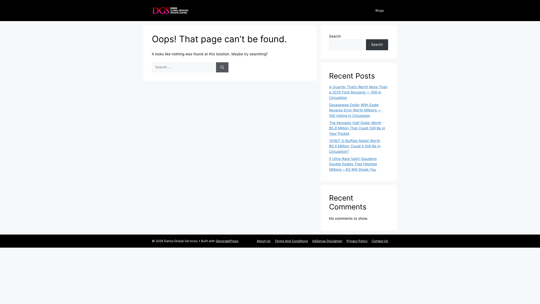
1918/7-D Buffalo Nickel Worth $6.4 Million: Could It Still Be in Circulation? (355, 146)
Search (335, 36)
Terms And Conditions (291, 241)
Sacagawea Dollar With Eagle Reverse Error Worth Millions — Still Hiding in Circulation (355, 110)
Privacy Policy (357, 241)
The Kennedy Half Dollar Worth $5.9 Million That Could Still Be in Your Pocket (357, 128)
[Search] (222, 67)
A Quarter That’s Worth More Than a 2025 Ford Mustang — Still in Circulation (358, 92)
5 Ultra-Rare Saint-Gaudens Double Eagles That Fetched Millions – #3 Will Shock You (353, 164)
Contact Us (380, 241)
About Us (263, 241)
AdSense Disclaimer (327, 241)
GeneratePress (227, 241)
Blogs (379, 10)
